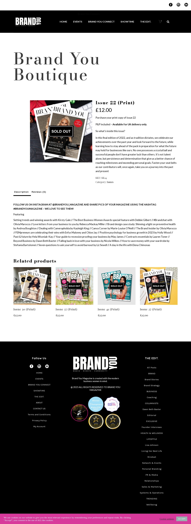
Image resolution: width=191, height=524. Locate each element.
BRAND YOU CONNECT (39, 384)
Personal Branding (151, 469)
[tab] (22, 192)
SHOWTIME (39, 390)
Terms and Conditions (39, 414)
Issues (110, 182)
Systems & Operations (152, 492)
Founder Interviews (152, 427)
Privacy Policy (39, 420)
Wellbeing (151, 504)
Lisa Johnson (151, 445)
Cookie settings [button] (167, 519)
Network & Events (151, 463)
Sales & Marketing (152, 486)
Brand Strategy (152, 385)
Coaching (152, 397)
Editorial (151, 415)
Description (21, 191)
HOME (39, 372)
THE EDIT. (39, 396)
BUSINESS (152, 391)
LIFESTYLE (152, 439)
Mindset (151, 457)
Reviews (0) (39, 191)
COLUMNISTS (151, 403)
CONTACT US (39, 408)
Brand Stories (152, 379)
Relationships (151, 480)
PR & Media (151, 474)
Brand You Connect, (89, 13)
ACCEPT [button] (181, 519)
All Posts (151, 367)
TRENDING (151, 498)
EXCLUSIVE (151, 421)
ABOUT (39, 402)
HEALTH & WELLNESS (152, 433)
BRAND (151, 373)
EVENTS (39, 378)
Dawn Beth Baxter (152, 409)
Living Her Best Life (151, 451)
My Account (39, 426)
